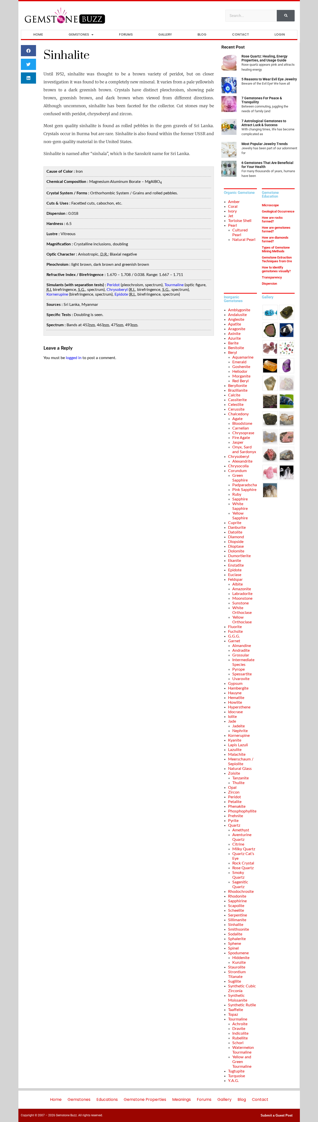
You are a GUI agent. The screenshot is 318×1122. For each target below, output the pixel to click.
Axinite (234, 334)
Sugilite (234, 981)
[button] (28, 50)
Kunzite (239, 962)
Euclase (234, 575)
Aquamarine (242, 357)
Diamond (236, 537)
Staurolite (236, 967)
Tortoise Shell (239, 221)
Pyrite (233, 821)
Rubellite (240, 1038)
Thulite (238, 783)
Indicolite (240, 1033)
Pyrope (238, 669)
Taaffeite (235, 1010)
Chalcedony (238, 414)
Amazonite (241, 589)
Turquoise (236, 1076)
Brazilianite (237, 390)
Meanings (181, 1099)
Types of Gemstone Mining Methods (276, 249)
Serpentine (237, 915)
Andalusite (237, 315)
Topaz (233, 1014)
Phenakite (236, 806)
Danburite (237, 528)
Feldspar (235, 580)
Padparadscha (244, 485)
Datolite (235, 532)
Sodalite (235, 934)
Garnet (234, 641)
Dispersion (269, 283)
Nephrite (240, 731)
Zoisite (234, 773)
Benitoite (236, 348)
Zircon (233, 792)
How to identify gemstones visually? (276, 269)
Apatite (234, 324)
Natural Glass (240, 769)
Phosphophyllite (242, 811)
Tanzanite (240, 778)
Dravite (238, 1029)
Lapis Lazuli (238, 745)
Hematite (236, 698)
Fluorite (235, 627)
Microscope (270, 205)
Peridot (113, 285)
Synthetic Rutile (242, 1005)
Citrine (238, 844)
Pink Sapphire (244, 490)
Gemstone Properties (145, 1099)
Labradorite (242, 594)
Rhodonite (237, 896)
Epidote (121, 294)
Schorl (237, 1043)
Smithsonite (238, 929)
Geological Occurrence (278, 211)
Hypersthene (239, 707)
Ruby (236, 494)
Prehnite (235, 816)
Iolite (232, 717)
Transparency (272, 277)
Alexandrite (242, 461)
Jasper (237, 442)
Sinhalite (235, 925)
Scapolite (236, 906)
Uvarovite (240, 679)
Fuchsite (235, 632)
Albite (237, 584)
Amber (234, 202)
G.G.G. (234, 636)
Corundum (237, 471)
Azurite (234, 338)
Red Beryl (240, 381)
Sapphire (240, 499)
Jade (232, 721)
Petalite (234, 802)
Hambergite (238, 688)
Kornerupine (57, 294)
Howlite (235, 702)
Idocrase (235, 712)
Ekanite (234, 561)
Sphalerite (237, 939)
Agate (237, 419)
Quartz (234, 825)
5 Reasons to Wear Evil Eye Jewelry (269, 79)
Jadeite (238, 726)
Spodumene (238, 953)
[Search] (286, 15)
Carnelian (240, 428)
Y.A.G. (233, 1081)
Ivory (232, 211)
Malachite (236, 754)
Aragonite (236, 329)
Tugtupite (236, 1071)
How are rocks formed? (272, 219)
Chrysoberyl (117, 290)
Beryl (232, 353)
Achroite (239, 1024)
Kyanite (234, 740)
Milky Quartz (243, 849)
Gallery (165, 34)
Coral (233, 207)
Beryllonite (237, 386)
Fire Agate (241, 438)
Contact (240, 34)
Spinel (233, 948)
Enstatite (236, 565)
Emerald (239, 362)
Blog (202, 34)
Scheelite (236, 910)
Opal (232, 788)
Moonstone (242, 598)
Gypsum (235, 684)
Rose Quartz (243, 868)
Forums (126, 34)
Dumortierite (239, 556)
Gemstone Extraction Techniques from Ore (277, 259)
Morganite (241, 376)
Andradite (241, 650)
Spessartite (242, 674)
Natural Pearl (243, 240)
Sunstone (240, 603)
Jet (230, 216)
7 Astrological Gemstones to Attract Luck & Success (263, 123)
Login (280, 34)
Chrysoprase (243, 433)
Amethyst (240, 830)
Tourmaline (174, 285)
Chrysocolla (238, 466)
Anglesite (236, 319)
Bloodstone (242, 424)
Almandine (241, 646)
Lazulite (234, 750)
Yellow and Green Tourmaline (241, 1062)
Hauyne (234, 693)
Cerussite (236, 409)
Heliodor (239, 372)
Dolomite (236, 551)
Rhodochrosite (241, 892)
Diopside (235, 542)
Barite (233, 343)
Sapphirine (237, 901)
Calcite (234, 395)
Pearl (232, 225)
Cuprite (234, 523)
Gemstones (79, 34)
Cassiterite (237, 400)
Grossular (240, 655)
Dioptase (236, 546)
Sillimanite (237, 920)
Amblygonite (239, 310)
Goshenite (241, 367)
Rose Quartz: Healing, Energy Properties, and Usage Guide (264, 58)
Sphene (234, 944)
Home (38, 34)
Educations (107, 1099)
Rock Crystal (243, 863)
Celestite (235, 405)
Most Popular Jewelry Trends (264, 144)
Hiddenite (240, 958)
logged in (73, 358)
